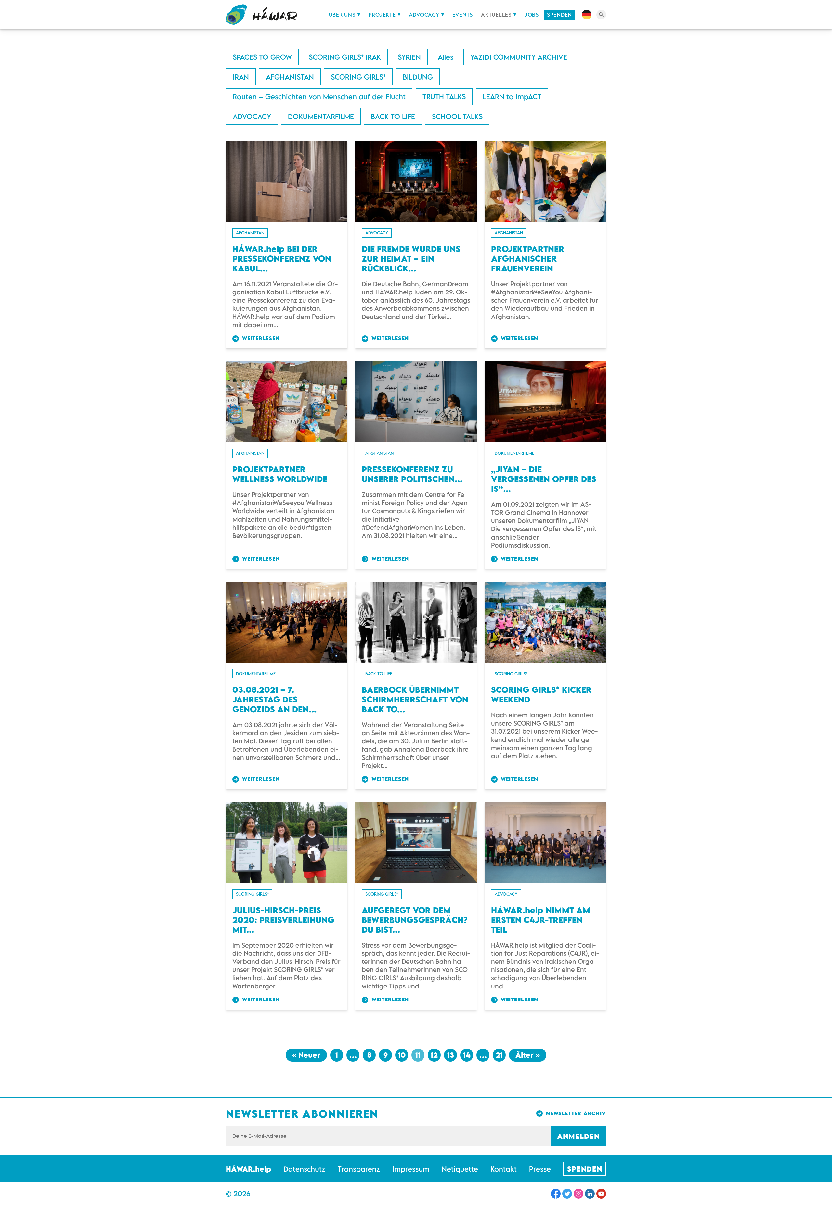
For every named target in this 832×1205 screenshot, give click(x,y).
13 (450, 1054)
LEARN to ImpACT (512, 96)
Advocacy (424, 14)
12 (434, 1054)
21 (499, 1054)
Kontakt (503, 1168)
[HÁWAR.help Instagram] (578, 1194)
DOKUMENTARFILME (321, 116)
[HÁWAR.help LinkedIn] (590, 1194)
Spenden (559, 14)
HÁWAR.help (248, 1168)
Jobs (532, 14)
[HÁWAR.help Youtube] (601, 1194)
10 (402, 1054)
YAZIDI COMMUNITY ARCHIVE (518, 57)
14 (467, 1054)
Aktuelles (496, 14)
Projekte (382, 14)
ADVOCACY (252, 116)
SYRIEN (409, 57)
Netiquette (460, 1168)
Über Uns (342, 14)
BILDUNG (418, 76)
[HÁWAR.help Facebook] (556, 1194)
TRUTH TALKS (444, 96)
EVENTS (462, 14)
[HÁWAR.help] (261, 14)
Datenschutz (304, 1168)
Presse (540, 1168)
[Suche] (601, 14)
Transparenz (359, 1168)
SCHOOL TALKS (457, 116)
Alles (445, 57)
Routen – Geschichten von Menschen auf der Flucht (319, 96)
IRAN (241, 76)
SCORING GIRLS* (358, 76)
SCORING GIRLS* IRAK (345, 57)
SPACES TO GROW (262, 57)
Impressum (410, 1168)
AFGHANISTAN (290, 76)
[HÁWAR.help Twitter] (567, 1194)
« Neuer (306, 1054)
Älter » (527, 1054)
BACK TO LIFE (393, 116)
